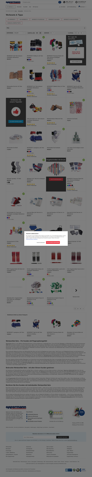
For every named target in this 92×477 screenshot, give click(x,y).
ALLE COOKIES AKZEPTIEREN (53, 242)
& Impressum (35, 239)
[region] (46, 238)
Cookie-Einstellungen (41, 242)
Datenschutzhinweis (29, 239)
